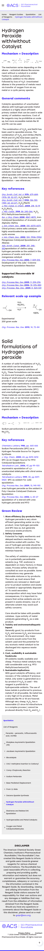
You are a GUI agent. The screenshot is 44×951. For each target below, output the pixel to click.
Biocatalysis (11, 757)
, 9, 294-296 (21, 282)
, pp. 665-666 (20, 445)
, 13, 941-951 (21, 485)
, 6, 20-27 (20, 497)
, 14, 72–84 (20, 327)
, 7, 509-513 (21, 260)
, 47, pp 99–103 (20, 465)
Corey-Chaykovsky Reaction (18, 770)
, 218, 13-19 (21, 206)
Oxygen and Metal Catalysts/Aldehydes (15, 827)
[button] (3, 5)
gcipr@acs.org (23, 915)
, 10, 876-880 (21, 285)
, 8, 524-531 (21, 288)
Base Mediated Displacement (18, 783)
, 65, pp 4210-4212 (20, 457)
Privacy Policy (24, 933)
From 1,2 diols (12, 789)
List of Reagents (11, 727)
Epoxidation (8, 720)
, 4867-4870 (19, 217)
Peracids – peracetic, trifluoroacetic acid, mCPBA (21, 734)
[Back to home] (22, 5)
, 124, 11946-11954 (22, 237)
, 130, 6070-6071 (21, 225)
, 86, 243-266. (17, 211)
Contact (38, 933)
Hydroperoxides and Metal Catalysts (21, 820)
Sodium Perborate (14, 776)
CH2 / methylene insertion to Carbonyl (22, 764)
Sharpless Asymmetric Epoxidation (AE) (20, 743)
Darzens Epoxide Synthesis (17, 795)
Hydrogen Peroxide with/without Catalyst (20, 803)
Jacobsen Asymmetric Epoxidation (20, 751)
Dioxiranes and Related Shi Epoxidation (17, 812)
